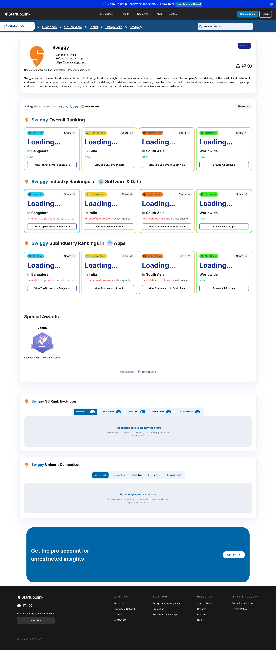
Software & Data (66, 58)
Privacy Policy (239, 609)
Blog (199, 619)
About (160, 13)
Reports (125, 14)
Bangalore (113, 27)
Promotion (158, 609)
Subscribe (35, 620)
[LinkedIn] (24, 605)
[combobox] (227, 26)
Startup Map (204, 603)
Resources (142, 14)
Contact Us (120, 619)
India (94, 27)
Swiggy (136, 27)
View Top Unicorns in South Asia (166, 164)
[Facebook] (19, 605)
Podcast (201, 614)
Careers (118, 614)
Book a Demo (247, 14)
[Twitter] (30, 605)
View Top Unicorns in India (109, 164)
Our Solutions (106, 14)
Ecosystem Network (125, 609)
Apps (81, 58)
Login (265, 13)
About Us (119, 603)
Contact (173, 13)
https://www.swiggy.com (71, 62)
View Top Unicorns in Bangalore (52, 164)
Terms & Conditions (242, 603)
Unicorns (49, 27)
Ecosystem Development (166, 603)
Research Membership (165, 614)
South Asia (73, 27)
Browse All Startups (224, 164)
